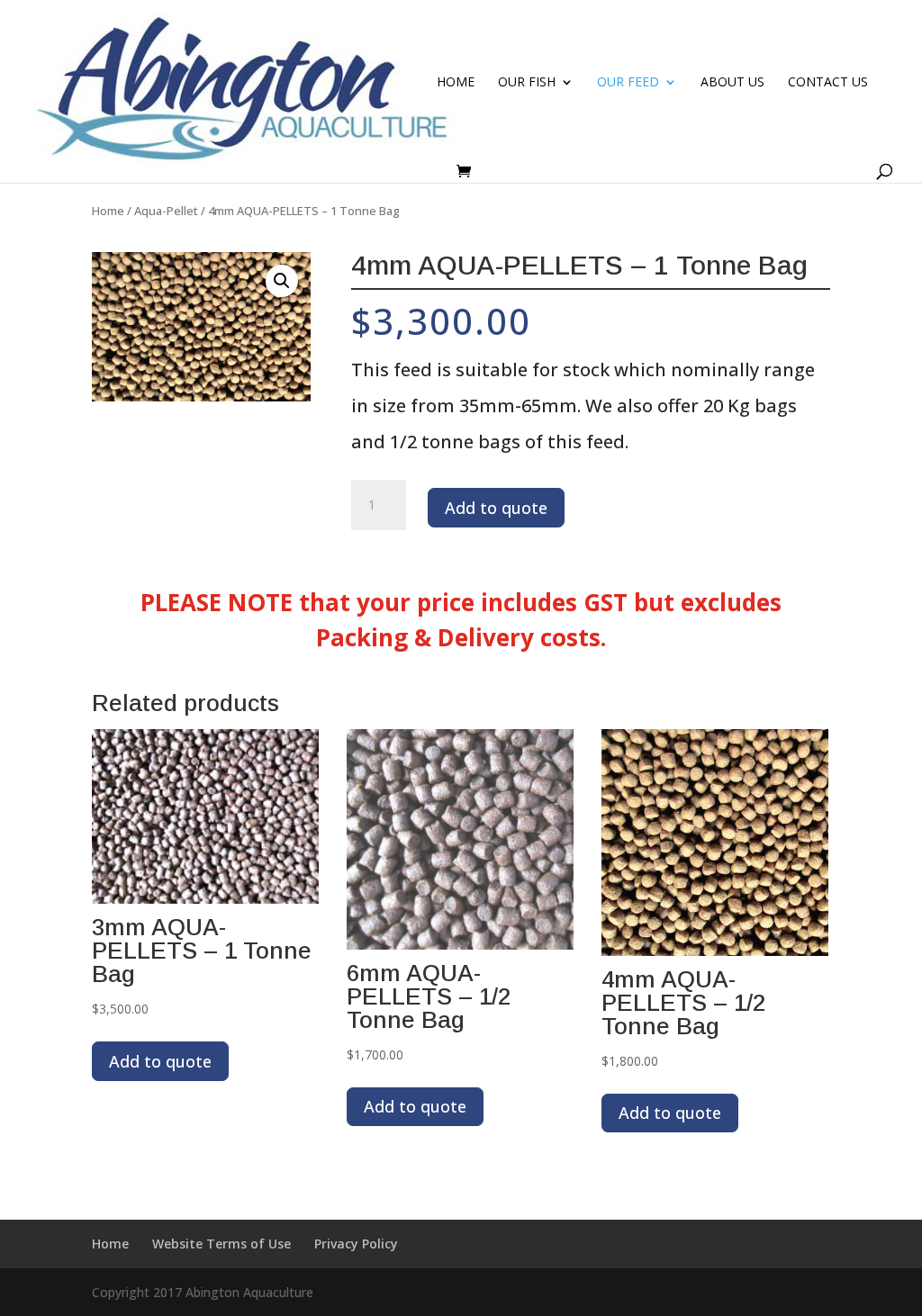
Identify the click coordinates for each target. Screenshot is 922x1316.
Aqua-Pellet (166, 211)
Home (456, 83)
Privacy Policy (356, 1243)
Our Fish (527, 83)
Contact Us (828, 83)
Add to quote (496, 507)
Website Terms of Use (221, 1243)
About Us (732, 83)
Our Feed (628, 83)
